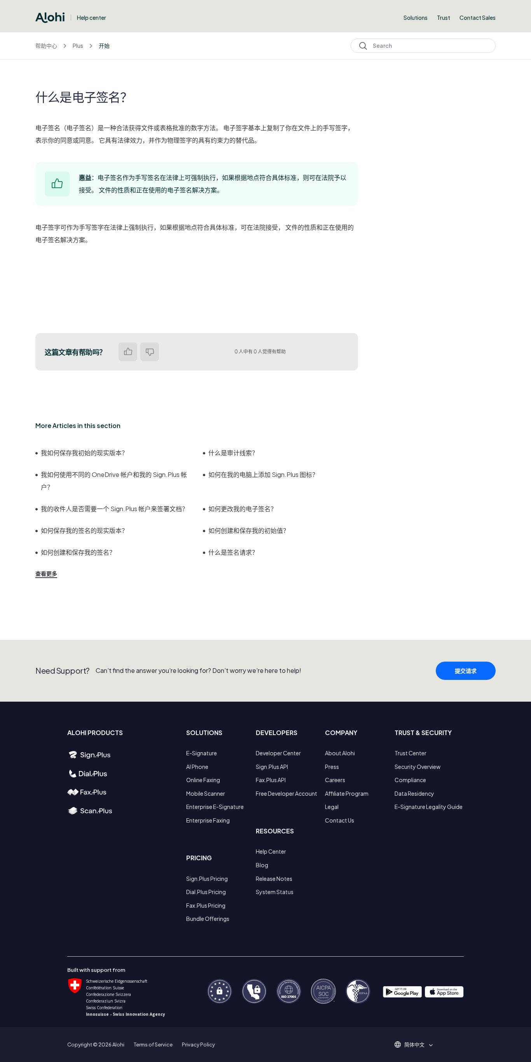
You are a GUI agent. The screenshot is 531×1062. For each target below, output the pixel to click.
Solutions (415, 17)
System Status (274, 891)
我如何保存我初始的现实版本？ (84, 453)
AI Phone (197, 766)
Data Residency (414, 793)
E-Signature (201, 752)
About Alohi (340, 752)
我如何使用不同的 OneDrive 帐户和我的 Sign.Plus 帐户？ (114, 480)
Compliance (410, 779)
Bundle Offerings (207, 918)
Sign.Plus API (272, 766)
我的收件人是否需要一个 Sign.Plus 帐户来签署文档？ (114, 509)
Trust (443, 17)
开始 (104, 45)
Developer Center (278, 752)
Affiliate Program (347, 793)
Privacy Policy (198, 1044)
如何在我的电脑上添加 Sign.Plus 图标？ (263, 474)
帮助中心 (46, 45)
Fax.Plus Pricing (205, 905)
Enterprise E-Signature (215, 806)
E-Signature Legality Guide (429, 806)
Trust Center (410, 752)
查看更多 (46, 573)
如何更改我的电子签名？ (242, 509)
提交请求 (466, 670)
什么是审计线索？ (233, 453)
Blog (262, 864)
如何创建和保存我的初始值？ (248, 530)
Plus (78, 45)
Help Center (271, 851)
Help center (91, 17)
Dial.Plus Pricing (206, 891)
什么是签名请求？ (233, 552)
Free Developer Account (286, 793)
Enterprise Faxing (208, 820)
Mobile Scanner (205, 793)
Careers (335, 779)
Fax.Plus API (271, 779)
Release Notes (274, 878)
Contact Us (339, 820)
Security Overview (417, 766)
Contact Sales (477, 17)
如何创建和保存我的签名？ (78, 552)
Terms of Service (153, 1044)
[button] (417, 1044)
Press (332, 766)
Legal (332, 806)
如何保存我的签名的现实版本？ (84, 530)
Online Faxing (203, 779)
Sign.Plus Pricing (207, 878)
